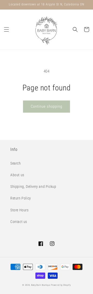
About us (17, 175)
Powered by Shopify (61, 285)
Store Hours (19, 210)
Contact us (18, 222)
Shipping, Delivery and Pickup (33, 186)
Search (15, 163)
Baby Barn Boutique (41, 285)
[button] (6, 29)
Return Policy (20, 198)
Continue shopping (46, 106)
